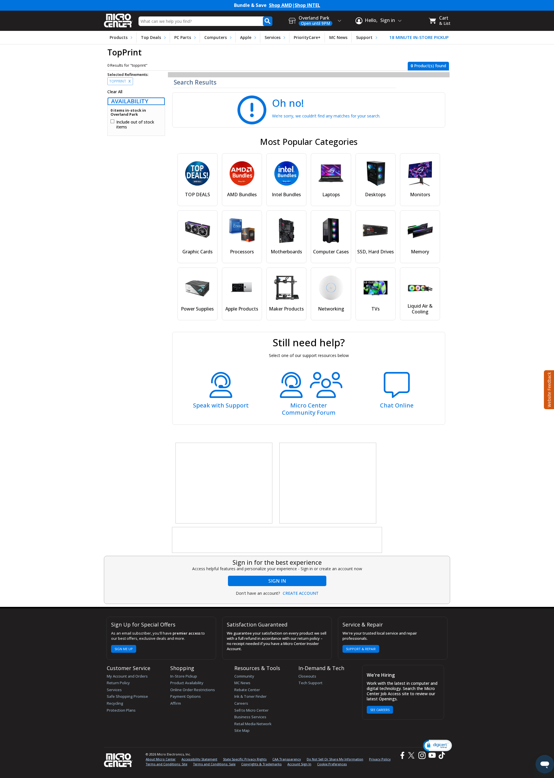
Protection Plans (121, 710)
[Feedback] (548, 389)
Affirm (175, 703)
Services (272, 37)
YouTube (431, 755)
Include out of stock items (135, 124)
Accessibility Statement (199, 759)
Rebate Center (247, 689)
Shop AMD (280, 5)
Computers (215, 37)
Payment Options (185, 696)
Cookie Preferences (332, 764)
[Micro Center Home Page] (118, 18)
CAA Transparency (286, 759)
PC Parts (182, 37)
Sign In (277, 581)
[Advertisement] (224, 483)
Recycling (115, 703)
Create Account (301, 593)
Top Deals (151, 37)
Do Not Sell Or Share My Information (335, 759)
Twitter (412, 755)
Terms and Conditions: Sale (214, 764)
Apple (245, 37)
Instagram (421, 755)
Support (364, 37)
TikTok (441, 755)
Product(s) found (428, 65)
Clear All (114, 91)
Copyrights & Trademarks (261, 764)
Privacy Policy (380, 759)
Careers (241, 703)
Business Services (250, 716)
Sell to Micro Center (251, 710)
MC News (338, 37)
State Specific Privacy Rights (245, 759)
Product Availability (186, 682)
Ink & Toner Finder (250, 696)
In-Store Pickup (183, 676)
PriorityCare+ (307, 37)
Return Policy (118, 682)
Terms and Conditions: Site (166, 764)
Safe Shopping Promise (127, 696)
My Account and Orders (127, 676)
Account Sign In (299, 764)
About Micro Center (161, 759)
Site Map (242, 730)
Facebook (401, 755)
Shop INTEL (307, 5)
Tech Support (310, 682)
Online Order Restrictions (192, 689)
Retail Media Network (253, 723)
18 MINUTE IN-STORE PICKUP (419, 37)
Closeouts (307, 676)
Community (244, 676)
